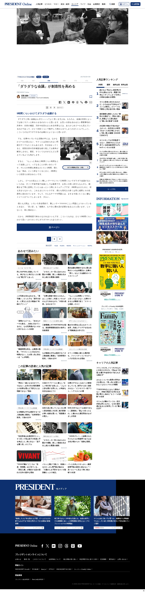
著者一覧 (27, 559)
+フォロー (33, 95)
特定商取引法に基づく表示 (88, 559)
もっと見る (111, 189)
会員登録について (55, 559)
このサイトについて (39, 559)
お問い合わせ (122, 559)
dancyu (43, 569)
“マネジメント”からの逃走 (26, 77)
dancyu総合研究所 (37, 579)
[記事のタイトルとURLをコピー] (81, 102)
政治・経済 (65, 4)
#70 (75, 81)
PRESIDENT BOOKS (63, 569)
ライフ (82, 4)
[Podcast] (73, 546)
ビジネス (48, 4)
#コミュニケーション (79, 245)
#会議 (39, 77)
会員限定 (96, 4)
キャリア (74, 4)
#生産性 (45, 77)
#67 (33, 81)
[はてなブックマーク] (54, 546)
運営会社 (112, 559)
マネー (56, 4)
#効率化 (90, 245)
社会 (89, 4)
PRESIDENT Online (23, 92)
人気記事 (39, 4)
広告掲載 (103, 559)
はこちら (112, 299)
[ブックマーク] (90, 96)
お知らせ (18, 559)
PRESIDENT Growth (22, 569)
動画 (103, 4)
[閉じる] (143, 590)
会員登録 (136, 4)
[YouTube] (80, 546)
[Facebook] (42, 546)
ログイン (125, 4)
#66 (22, 81)
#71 (86, 81)
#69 (64, 81)
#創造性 (69, 245)
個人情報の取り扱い (70, 559)
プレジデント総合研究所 (22, 579)
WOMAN (35, 569)
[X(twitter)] (47, 546)
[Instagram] (60, 546)
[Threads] (66, 546)
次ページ (59, 107)
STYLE (51, 569)
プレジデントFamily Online (82, 569)
